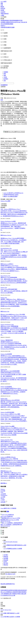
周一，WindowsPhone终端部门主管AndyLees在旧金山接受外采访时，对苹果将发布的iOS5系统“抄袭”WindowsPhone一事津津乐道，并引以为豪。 (14, 476)
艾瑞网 (7, 592)
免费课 (2, 10)
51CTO (5, 541)
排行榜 (9, 20)
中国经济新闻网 (22, 592)
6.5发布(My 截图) (10, 414)
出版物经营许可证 (10, 583)
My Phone (9, 426)
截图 (13, 426)
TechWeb (4, 592)
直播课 (16, 20)
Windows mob (6, 264)
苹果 (4, 483)
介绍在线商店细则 (10, 371)
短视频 (12, 20)
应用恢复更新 (9, 277)
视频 (4, 73)
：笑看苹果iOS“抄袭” (11, 472)
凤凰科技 (16, 590)
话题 (4, 75)
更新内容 (3, 471)
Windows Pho (4, 221)
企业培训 (3, 11)
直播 (13, 27)
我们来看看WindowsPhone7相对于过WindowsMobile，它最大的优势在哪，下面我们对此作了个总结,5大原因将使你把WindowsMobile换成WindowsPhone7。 (14, 318)
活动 (4, 80)
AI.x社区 (24, 545)
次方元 (9, 595)
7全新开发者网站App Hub (13, 355)
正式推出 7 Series (10, 441)
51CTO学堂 (6, 548)
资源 (4, 27)
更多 (7, 511)
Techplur (15, 541)
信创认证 (13, 22)
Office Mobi (10, 439)
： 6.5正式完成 (9, 250)
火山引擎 (13, 595)
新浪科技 (3, 590)
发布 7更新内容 (9, 458)
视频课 (2, 20)
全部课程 (3, 22)
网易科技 (12, 590)
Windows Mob (10, 324)
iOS (6, 483)
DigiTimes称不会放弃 (11, 388)
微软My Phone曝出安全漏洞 (10, 196)
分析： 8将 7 (11, 209)
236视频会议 (14, 593)
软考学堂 (20, 20)
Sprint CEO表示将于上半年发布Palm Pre (13, 193)
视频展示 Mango (9, 265)
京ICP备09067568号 (10, 574)
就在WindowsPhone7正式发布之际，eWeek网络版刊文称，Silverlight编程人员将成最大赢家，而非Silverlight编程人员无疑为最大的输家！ (13, 241)
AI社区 (5, 77)
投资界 (5, 595)
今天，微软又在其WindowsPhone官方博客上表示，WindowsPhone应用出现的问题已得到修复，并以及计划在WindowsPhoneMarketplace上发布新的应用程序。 (14, 281)
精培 (10, 548)
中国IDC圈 (20, 593)
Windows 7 (3, 340)
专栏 (11, 27)
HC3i (12, 541)
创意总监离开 (9, 289)
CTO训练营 (19, 548)
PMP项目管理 (5, 24)
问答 (6, 27)
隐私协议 (5, 564)
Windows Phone (4, 201)
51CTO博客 (6, 545)
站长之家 (11, 592)
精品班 (2, 6)
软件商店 (9, 412)
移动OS (11, 264)
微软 (9, 201)
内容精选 (5, 72)
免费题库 (11, 24)
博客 (2, 3)
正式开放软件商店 (10, 400)
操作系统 (10, 340)
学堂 (2, 5)
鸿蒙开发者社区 (5, 13)
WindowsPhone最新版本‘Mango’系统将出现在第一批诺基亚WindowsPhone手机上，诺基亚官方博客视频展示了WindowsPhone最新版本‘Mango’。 (14, 269)
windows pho (4, 457)
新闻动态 (5, 556)
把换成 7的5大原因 (13, 314)
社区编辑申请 (4, 85)
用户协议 (5, 563)
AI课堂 (2, 15)
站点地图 (5, 558)
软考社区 (3, 8)
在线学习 (3, 25)
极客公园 (8, 593)
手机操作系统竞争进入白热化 (10, 194)
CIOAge (9, 541)
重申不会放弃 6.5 (10, 342)
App (10, 235)
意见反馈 (5, 560)
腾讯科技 (7, 590)
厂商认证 (22, 22)
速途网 (16, 592)
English (5, 561)
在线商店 (9, 386)
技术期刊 (5, 78)
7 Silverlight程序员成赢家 (12, 238)
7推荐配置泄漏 (9, 326)
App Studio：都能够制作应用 (13, 223)
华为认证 (18, 22)
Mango (2, 275)
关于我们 (5, 555)
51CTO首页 (3, 1)
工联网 (4, 593)
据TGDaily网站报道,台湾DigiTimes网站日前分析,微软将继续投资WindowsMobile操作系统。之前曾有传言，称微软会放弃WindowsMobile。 (14, 391)
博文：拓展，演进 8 (12, 299)
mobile (14, 457)
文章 (2, 27)
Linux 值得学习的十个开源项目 (8, 508)
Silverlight (3, 248)
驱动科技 (21, 590)
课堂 (8, 27)
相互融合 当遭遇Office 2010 (13, 428)
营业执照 (3, 583)
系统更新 (9, 354)
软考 (10, 22)
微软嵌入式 (9, 457)
